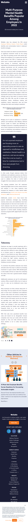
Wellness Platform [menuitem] (14, 438)
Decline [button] (20, 520)
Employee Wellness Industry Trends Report (12, 44)
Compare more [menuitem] (13, 472)
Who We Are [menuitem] (14, 501)
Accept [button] (14, 520)
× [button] (25, 505)
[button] (16, 362)
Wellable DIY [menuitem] (14, 480)
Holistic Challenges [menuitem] (14, 440)
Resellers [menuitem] (14, 456)
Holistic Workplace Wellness (14, 357)
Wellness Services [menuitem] (14, 442)
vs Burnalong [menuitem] (14, 464)
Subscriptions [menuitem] (14, 489)
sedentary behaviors (14, 194)
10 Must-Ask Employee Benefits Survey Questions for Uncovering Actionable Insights (12, 387)
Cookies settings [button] (8, 520)
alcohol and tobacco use (17, 192)
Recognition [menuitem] (14, 446)
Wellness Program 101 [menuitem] (14, 484)
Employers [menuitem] (14, 452)
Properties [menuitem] (14, 458)
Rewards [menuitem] (14, 444)
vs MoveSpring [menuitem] (14, 466)
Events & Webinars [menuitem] (14, 482)
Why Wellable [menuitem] (14, 499)
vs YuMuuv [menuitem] (14, 470)
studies (14, 198)
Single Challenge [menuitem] (14, 492)
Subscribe (14, 422)
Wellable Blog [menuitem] (14, 478)
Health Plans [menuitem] (14, 454)
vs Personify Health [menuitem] (14, 468)
